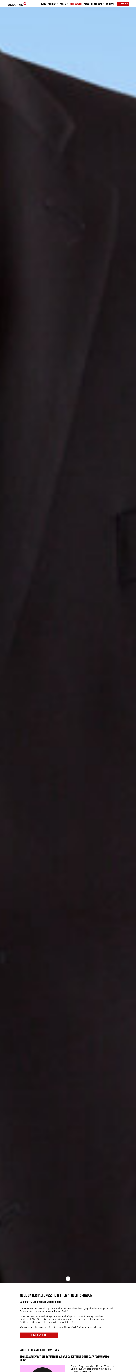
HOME (43, 3)
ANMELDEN (124, 4)
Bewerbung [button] (97, 3)
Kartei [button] (63, 3)
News (86, 3)
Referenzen (76, 3)
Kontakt (110, 3)
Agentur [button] (52, 3)
